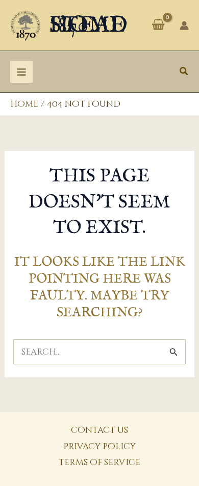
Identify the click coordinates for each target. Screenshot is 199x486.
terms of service (99, 462)
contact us (99, 430)
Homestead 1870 (88, 25)
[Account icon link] (184, 25)
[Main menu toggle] (21, 72)
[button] (184, 72)
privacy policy (99, 446)
